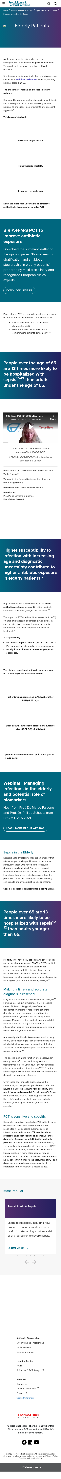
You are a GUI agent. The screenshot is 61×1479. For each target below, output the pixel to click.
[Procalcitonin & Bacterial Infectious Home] (19, 3)
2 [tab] (22, 1255)
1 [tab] (17, 1255)
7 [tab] (43, 1255)
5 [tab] (34, 1255)
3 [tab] (26, 1255)
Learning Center (24, 1361)
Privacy (21, 1393)
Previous (27, 1262)
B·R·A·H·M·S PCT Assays (28, 1370)
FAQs (19, 1365)
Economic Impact (24, 1352)
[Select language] (49, 3)
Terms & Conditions (26, 1388)
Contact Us (21, 1384)
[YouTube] (36, 1442)
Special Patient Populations (46, 10)
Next (34, 1262)
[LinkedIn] (30, 1442)
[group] (30, 1429)
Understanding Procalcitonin (22, 10)
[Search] (55, 3)
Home (5, 10)
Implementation (24, 1347)
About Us (21, 1379)
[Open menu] (3, 3)
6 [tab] (39, 1255)
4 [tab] (30, 1255)
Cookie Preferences (25, 1398)
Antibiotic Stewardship (27, 1338)
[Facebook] (24, 1442)
